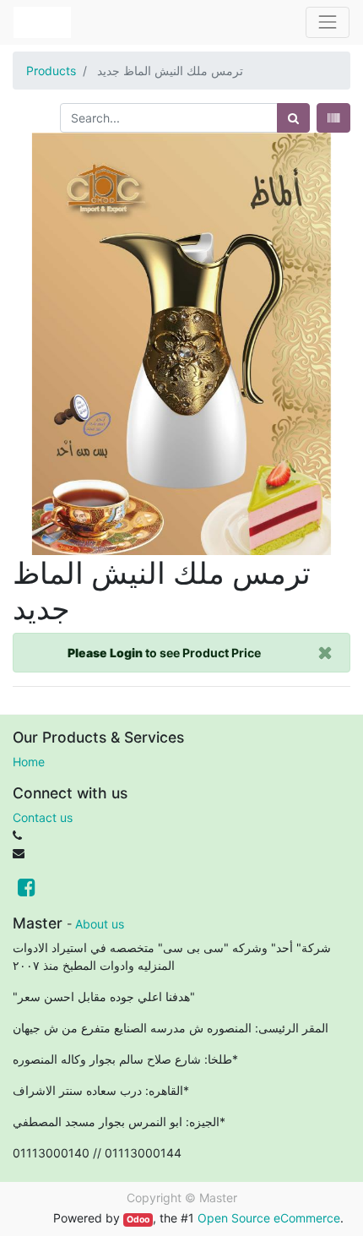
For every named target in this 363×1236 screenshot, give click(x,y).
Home (29, 761)
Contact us (43, 817)
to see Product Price (164, 652)
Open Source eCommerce (269, 1218)
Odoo (138, 1219)
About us (99, 924)
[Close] (325, 653)
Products (51, 70)
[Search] (293, 118)
